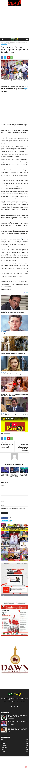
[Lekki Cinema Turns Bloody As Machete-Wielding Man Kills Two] (4, 717)
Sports (2, 741)
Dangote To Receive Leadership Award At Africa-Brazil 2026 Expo (5, 474)
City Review (3, 743)
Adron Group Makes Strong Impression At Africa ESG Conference (23, 474)
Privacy (13, 757)
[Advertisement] (14, 22)
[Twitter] (5, 57)
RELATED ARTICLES (9, 464)
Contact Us (25, 757)
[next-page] (15, 479)
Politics (2, 749)
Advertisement (18, 757)
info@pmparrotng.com (17, 703)
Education (3, 751)
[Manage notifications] (26, 767)
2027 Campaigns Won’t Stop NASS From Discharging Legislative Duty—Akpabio (17, 728)
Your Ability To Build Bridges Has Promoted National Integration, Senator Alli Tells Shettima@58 (22, 447)
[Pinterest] (8, 57)
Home (2, 42)
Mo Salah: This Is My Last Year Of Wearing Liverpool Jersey (7, 446)
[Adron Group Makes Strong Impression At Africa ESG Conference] (24, 470)
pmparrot (3, 54)
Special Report (3, 745)
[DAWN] (14, 660)
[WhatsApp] (11, 57)
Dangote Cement (24, 238)
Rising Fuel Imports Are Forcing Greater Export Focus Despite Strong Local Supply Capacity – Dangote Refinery (14, 475)
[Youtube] (17, 706)
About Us (4, 757)
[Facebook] (2, 57)
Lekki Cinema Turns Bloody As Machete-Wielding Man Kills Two (17, 716)
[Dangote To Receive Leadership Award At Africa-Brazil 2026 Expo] (5, 470)
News (2, 739)
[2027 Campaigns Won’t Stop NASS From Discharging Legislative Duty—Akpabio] (4, 729)
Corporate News (6, 42)
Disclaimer (9, 757)
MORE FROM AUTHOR (19, 464)
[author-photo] (14, 456)
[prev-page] (13, 479)
